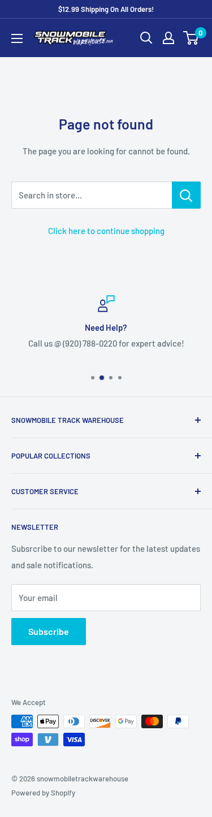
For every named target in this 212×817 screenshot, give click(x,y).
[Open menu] (17, 38)
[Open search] (146, 38)
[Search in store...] (186, 195)
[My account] (168, 38)
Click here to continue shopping (106, 231)
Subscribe (48, 631)
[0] (191, 38)
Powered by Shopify (43, 792)
